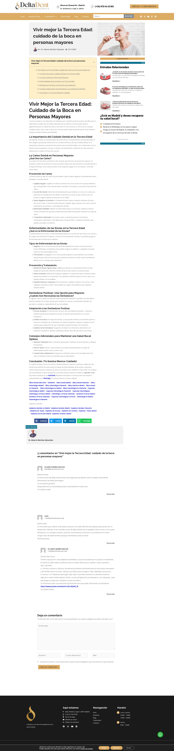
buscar (129, 16)
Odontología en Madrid (85, 397)
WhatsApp (47, 378)
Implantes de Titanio (37, 411)
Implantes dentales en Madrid (39, 408)
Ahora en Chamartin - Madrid (72, 5)
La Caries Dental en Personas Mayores (54, 77)
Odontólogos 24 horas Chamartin (63, 394)
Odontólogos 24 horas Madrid (39, 394)
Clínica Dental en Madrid (76, 385)
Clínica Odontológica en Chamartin (74, 388)
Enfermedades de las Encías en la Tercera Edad (56, 81)
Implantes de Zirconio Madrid (40, 414)
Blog (76, 16)
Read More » (116, 81)
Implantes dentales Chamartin (81, 408)
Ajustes (128, 748)
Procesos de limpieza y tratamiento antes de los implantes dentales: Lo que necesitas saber (128, 87)
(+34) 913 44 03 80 (104, 6)
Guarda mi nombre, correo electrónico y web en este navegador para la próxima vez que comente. (77, 662)
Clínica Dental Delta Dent (37, 383)
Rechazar (116, 748)
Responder (111, 494)
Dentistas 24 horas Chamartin (39, 397)
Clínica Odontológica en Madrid (50, 388)
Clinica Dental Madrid (63, 383)
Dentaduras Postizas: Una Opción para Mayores (57, 85)
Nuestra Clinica (34, 16)
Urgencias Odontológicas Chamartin (58, 391)
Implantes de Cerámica (70, 411)
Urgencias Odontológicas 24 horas (63, 397)
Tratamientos (49, 16)
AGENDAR (51, 375)
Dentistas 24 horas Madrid (85, 394)
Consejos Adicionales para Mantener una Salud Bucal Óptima (62, 89)
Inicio (23, 16)
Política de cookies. (87, 749)
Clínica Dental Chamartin (80, 383)
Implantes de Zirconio (52, 411)
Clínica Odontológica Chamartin (55, 385)
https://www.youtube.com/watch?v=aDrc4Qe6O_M (59, 586)
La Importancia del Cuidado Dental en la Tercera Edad (59, 74)
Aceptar (104, 748)
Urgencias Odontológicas (81, 391)
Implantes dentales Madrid (60, 408)
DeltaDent (51, 383)
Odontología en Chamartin (38, 399)
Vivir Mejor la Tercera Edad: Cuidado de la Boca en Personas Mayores (64, 70)
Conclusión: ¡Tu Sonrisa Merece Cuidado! (54, 93)
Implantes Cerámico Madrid (61, 414)
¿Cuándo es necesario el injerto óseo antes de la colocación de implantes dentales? (128, 72)
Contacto (85, 16)
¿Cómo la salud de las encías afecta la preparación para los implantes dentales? (126, 102)
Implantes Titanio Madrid (87, 411)
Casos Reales (65, 16)
